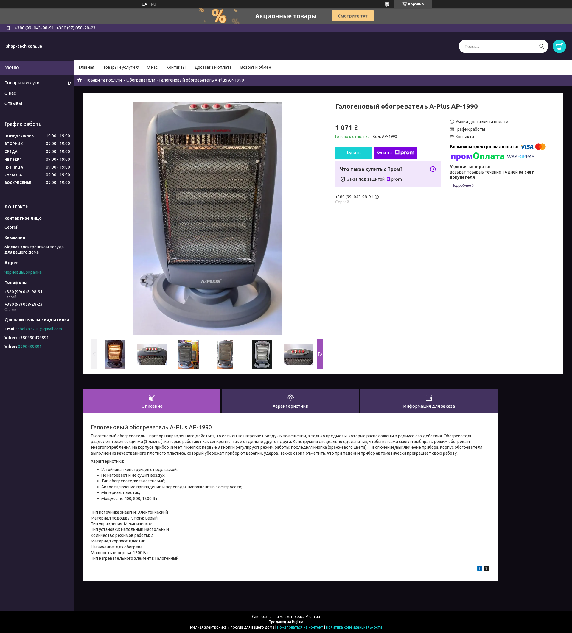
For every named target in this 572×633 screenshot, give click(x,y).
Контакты (176, 67)
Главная (86, 67)
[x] (486, 569)
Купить (354, 152)
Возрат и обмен (255, 67)
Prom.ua (313, 616)
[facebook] (479, 569)
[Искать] (541, 46)
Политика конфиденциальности (354, 627)
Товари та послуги (104, 80)
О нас (152, 67)
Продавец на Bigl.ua (286, 622)
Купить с (385, 152)
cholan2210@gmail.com (40, 329)
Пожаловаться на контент (300, 627)
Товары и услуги (119, 67)
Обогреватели (140, 80)
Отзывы (13, 103)
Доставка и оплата (213, 67)
